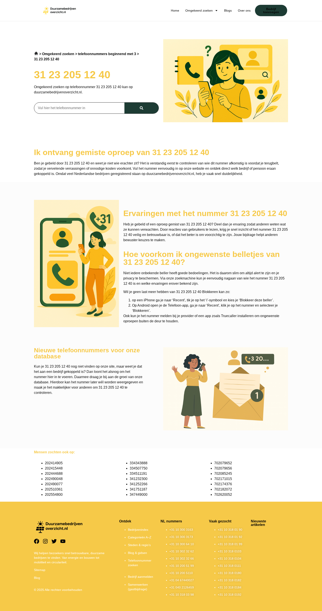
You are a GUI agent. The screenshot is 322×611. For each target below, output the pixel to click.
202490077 (54, 484)
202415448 (54, 468)
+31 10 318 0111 (229, 565)
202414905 (54, 463)
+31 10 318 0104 (229, 558)
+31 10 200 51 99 (181, 565)
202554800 (54, 494)
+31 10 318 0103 (229, 551)
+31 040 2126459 (181, 587)
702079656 (223, 468)
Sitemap (39, 570)
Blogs (228, 10)
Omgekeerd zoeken (199, 10)
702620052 (223, 494)
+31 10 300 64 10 (181, 544)
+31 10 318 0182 (229, 580)
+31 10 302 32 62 (181, 551)
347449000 (138, 494)
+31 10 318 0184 (229, 587)
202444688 (54, 473)
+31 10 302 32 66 (181, 558)
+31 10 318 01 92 (230, 537)
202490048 (54, 479)
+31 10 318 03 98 (181, 594)
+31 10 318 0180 (229, 573)
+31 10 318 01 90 (230, 529)
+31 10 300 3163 (181, 529)
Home (175, 10)
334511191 (138, 473)
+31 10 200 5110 (181, 573)
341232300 (138, 479)
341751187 (138, 489)
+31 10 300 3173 (181, 537)
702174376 (223, 484)
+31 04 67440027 (181, 580)
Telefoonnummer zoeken (139, 563)
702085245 (223, 473)
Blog (37, 578)
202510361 (54, 489)
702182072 (223, 489)
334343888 (138, 463)
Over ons (244, 10)
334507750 (138, 468)
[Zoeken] (141, 108)
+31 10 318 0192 (229, 594)
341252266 (138, 484)
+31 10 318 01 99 (230, 544)
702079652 (223, 463)
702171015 (223, 479)
